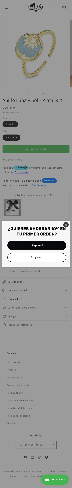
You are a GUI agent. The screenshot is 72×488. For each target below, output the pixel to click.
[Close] (66, 225)
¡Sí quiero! (37, 245)
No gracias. (37, 257)
